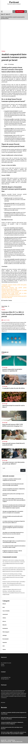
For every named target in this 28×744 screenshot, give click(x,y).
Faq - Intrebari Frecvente (6, 662)
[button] (14, 11)
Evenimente (5, 628)
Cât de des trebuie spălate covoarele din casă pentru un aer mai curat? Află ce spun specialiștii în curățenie (14, 500)
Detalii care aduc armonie (8, 537)
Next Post (4, 306)
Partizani (14, 2)
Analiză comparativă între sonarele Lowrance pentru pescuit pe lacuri (14, 57)
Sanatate (5, 642)
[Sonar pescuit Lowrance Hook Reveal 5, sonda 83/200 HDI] (14, 435)
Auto (4, 607)
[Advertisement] (14, 34)
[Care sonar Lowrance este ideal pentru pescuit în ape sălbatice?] (14, 454)
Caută (4, 468)
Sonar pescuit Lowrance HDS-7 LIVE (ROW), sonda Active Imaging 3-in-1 (12, 425)
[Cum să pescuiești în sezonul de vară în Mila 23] (14, 397)
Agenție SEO (3, 740)
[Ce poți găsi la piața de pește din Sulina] (14, 379)
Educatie (5, 624)
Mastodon (3, 702)
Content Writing (11, 740)
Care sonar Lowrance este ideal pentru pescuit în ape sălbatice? (13, 463)
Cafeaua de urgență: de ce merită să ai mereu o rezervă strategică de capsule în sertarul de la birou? (13, 528)
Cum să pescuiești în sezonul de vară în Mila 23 (13, 406)
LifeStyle (5, 635)
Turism (3, 51)
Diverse (4, 621)
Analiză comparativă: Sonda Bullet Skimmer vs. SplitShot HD (12, 370)
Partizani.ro (9, 690)
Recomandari (6, 639)
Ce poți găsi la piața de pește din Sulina (13, 388)
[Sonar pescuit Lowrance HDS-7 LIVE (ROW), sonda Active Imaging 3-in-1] (14, 416)
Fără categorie (6, 631)
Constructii (5, 614)
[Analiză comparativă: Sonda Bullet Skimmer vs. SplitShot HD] (14, 361)
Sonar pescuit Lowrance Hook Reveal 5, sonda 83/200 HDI (13, 444)
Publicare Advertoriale (17, 741)
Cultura (4, 617)
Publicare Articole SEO (6, 741)
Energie (2, 664)
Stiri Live (2, 665)
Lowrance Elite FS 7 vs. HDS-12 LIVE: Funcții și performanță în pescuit (13, 314)
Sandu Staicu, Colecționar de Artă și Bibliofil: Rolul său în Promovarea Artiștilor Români (14, 563)
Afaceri (4, 603)
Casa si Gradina (6, 610)
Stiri (4, 646)
